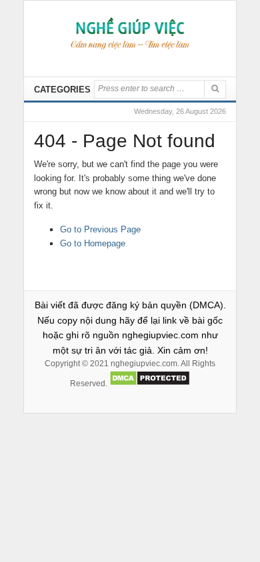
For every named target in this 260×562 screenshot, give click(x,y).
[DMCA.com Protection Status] (149, 383)
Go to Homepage (92, 243)
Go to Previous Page (100, 229)
